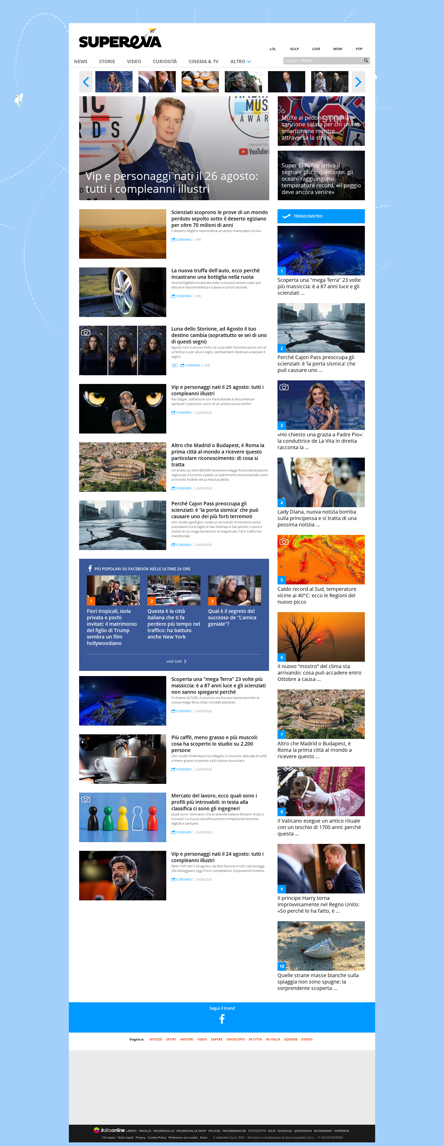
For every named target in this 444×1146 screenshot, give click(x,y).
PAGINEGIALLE (163, 1131)
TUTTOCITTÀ (257, 1131)
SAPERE (217, 1039)
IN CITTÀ (255, 1039)
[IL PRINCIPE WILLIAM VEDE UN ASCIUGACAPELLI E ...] (286, 81)
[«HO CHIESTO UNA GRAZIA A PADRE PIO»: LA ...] (114, 81)
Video (134, 61)
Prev (85, 81)
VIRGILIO (145, 1131)
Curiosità (165, 61)
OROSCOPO (236, 1039)
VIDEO (202, 1039)
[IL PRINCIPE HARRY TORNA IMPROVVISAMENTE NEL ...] (157, 81)
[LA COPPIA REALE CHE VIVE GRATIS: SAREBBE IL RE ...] (329, 81)
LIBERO (131, 1131)
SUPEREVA (341, 1131)
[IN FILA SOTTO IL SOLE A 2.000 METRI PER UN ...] (200, 81)
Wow (337, 48)
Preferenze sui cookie (183, 1137)
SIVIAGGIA (285, 1131)
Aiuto (203, 1137)
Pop (359, 48)
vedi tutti (174, 661)
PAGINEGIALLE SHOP (191, 1131)
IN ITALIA (273, 1039)
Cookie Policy (157, 1137)
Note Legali (125, 1137)
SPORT (171, 1039)
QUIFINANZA (303, 1131)
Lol (273, 48)
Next (358, 81)
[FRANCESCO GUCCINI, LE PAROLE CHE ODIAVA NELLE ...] (243, 81)
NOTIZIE (156, 1039)
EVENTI (306, 1039)
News (80, 61)
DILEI (271, 1131)
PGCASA (214, 1131)
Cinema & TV (204, 61)
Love (316, 48)
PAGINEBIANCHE (234, 1131)
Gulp (294, 48)
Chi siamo (109, 1137)
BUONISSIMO (323, 1131)
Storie (107, 61)
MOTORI (186, 1039)
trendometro (308, 216)
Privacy (140, 1137)
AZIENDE (291, 1039)
